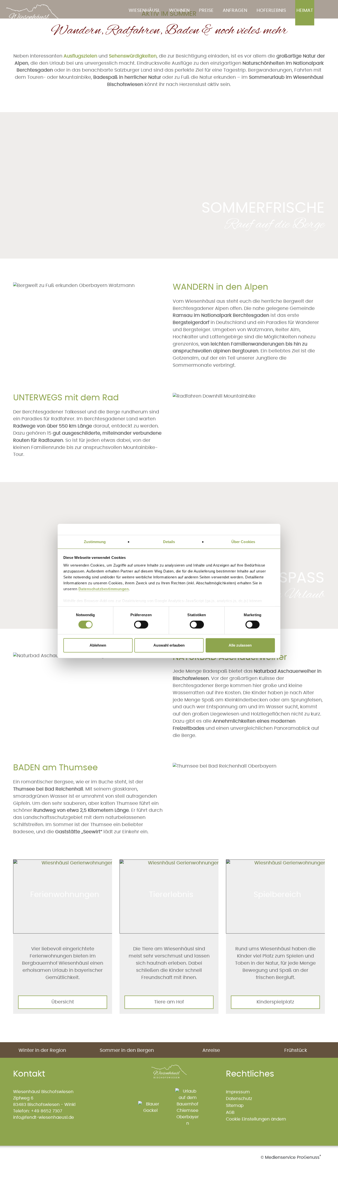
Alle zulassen (240, 645)
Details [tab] (169, 542)
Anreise (211, 1050)
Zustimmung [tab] (95, 542)
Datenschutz (239, 1099)
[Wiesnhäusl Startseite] (35, 17)
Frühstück (295, 1050)
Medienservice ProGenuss (292, 1157)
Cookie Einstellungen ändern (256, 1119)
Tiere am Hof (169, 1002)
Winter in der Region (42, 1050)
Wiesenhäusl (144, 10)
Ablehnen (98, 645)
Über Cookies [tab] (243, 542)
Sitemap (234, 1105)
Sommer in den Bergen (127, 1050)
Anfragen (235, 10)
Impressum (238, 1092)
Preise (206, 10)
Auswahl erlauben (169, 645)
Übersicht (62, 1002)
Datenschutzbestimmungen (103, 589)
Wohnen (179, 10)
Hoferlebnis (271, 10)
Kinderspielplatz (275, 1002)
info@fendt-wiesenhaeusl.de (43, 1117)
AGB (230, 1112)
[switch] (138, 625)
